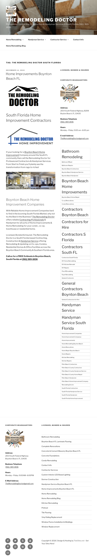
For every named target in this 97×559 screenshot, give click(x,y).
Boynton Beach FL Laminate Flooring (56, 441)
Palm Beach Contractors (69, 364)
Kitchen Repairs (66, 361)
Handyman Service (36, 39)
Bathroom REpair (67, 162)
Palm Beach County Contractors (72, 368)
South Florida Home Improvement (72, 398)
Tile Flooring (46, 512)
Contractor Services (50, 470)
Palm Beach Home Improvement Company (75, 381)
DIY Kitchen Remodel (68, 264)
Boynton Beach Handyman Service (72, 172)
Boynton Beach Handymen (70, 176)
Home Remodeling (13, 39)
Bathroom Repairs (67, 165)
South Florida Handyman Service (72, 391)
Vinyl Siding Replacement (52, 517)
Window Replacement (50, 527)
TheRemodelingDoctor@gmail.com (74, 138)
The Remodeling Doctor (41, 20)
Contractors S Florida (74, 237)
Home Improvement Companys (71, 337)
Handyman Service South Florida (74, 323)
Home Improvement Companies (72, 333)
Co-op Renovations (68, 200)
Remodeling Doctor (68, 385)
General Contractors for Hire (70, 299)
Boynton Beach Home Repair (70, 197)
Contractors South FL (72, 250)
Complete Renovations (51, 446)
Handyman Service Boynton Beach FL (57, 484)
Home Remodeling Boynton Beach (72, 344)
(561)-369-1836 (67, 122)
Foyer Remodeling (67, 275)
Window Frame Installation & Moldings (57, 522)
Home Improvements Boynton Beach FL (58, 489)
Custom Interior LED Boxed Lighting (56, 475)
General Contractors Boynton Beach (75, 289)
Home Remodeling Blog (16, 46)
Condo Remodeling (49, 460)
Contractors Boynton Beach (75, 212)
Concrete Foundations (50, 456)
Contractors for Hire (75, 225)
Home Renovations (68, 347)
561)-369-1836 (12, 467)
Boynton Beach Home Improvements (75, 186)
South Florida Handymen (69, 395)
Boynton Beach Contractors (70, 169)
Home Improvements (68, 340)
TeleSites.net (79, 541)
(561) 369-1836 (30, 259)
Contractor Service (58, 39)
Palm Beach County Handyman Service (74, 371)
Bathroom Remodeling (72, 154)
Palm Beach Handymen (69, 378)
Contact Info (78, 39)
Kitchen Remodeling (68, 357)
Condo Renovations (68, 204)
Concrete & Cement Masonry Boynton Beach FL (61, 451)
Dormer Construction (50, 479)
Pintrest (45, 508)
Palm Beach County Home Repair (72, 374)
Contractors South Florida (70, 257)
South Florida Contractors (70, 388)
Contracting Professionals (31, 220)
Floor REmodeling (67, 271)
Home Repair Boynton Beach (70, 350)
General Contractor (68, 278)
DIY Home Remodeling (69, 261)
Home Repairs (66, 354)
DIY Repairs (65, 268)
